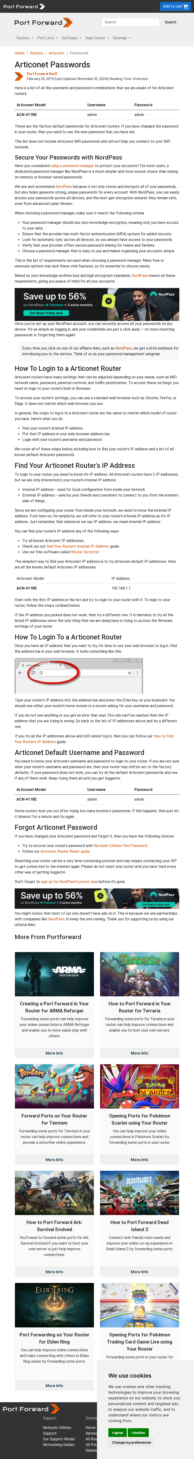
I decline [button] (138, 1433)
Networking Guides (58, 1444)
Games (91, 1450)
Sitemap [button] (120, 38)
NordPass (64, 186)
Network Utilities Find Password (120, 845)
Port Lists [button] (46, 38)
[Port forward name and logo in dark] (44, 22)
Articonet (57, 53)
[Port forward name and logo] (24, 6)
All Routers (95, 1439)
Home (20, 53)
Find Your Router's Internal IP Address (77, 546)
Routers (36, 53)
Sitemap (93, 1418)
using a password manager (72, 166)
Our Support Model (59, 1439)
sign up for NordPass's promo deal (69, 881)
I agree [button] (117, 1433)
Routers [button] (24, 38)
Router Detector (85, 552)
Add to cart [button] (173, 6)
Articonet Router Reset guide (65, 851)
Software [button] (70, 38)
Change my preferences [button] (131, 1442)
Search (170, 22)
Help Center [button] (95, 38)
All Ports (93, 1444)
